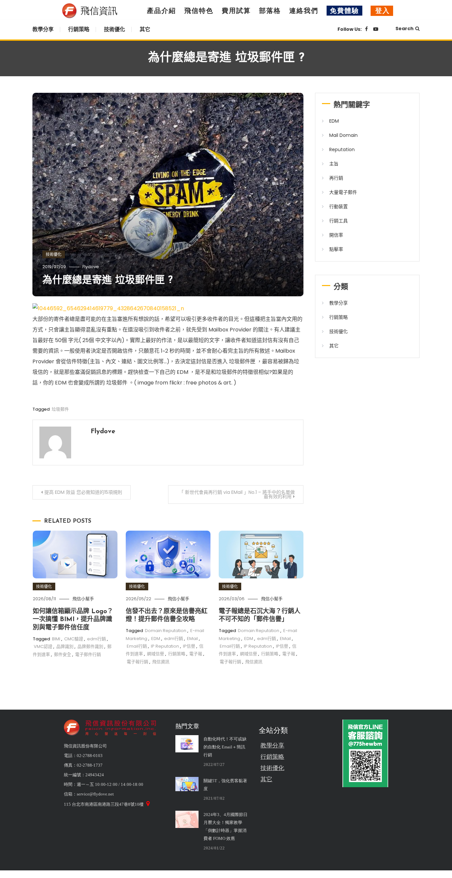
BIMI (56, 639)
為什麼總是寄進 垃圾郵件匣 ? (107, 280)
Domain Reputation (165, 630)
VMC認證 (43, 646)
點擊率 (336, 249)
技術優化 (114, 29)
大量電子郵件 (343, 192)
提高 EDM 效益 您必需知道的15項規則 (83, 492)
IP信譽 (189, 646)
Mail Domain (343, 135)
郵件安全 (62, 654)
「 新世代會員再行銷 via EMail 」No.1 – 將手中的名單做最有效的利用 (237, 494)
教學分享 (43, 29)
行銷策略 (78, 29)
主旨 (334, 163)
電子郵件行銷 (88, 654)
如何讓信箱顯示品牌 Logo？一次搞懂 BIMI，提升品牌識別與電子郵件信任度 (73, 620)
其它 (145, 29)
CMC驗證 (73, 639)
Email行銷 (137, 646)
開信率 (336, 235)
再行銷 (336, 178)
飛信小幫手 (83, 599)
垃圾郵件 (60, 409)
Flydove (90, 266)
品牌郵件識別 (90, 646)
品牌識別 (64, 646)
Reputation (342, 149)
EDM (155, 638)
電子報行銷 (137, 662)
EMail (192, 638)
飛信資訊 (160, 662)
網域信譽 (155, 654)
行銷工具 (338, 220)
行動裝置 (338, 206)
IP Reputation (165, 646)
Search (404, 28)
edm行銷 (96, 639)
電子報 (195, 654)
